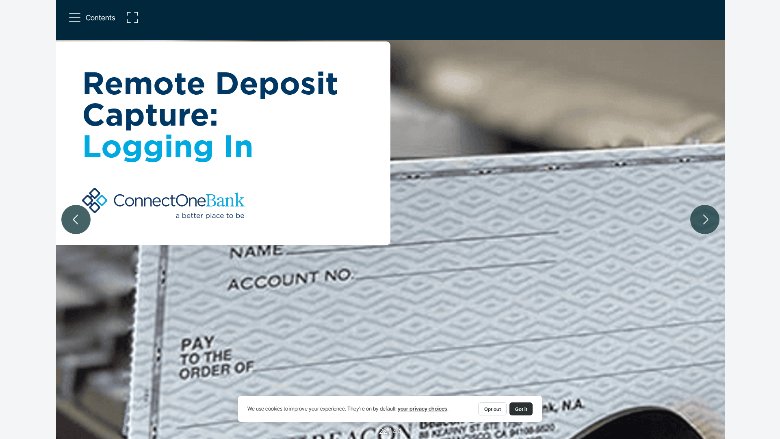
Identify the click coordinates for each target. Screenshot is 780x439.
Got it (521, 409)
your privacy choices (422, 409)
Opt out (492, 409)
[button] (93, 17)
